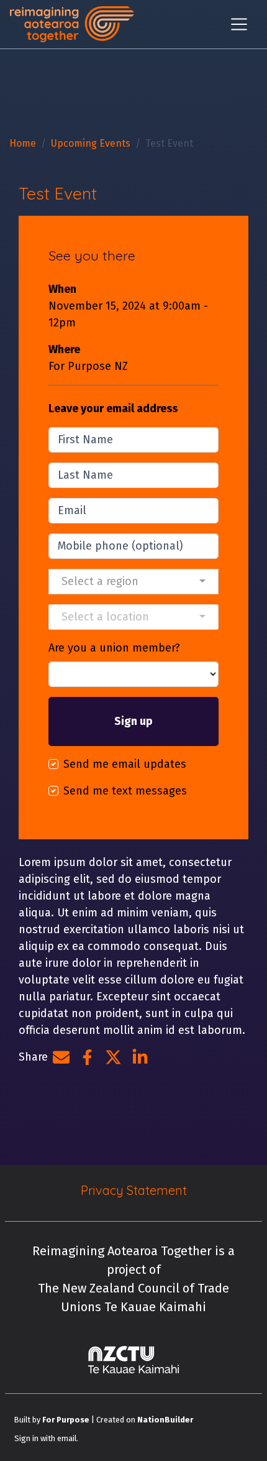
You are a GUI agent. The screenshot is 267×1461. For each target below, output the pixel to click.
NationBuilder (165, 1419)
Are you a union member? (114, 648)
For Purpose (65, 1419)
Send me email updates (124, 764)
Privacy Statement (134, 1190)
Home (22, 143)
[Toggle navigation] (239, 24)
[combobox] (133, 581)
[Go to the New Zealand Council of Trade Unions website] (133, 1359)
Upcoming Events (90, 143)
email (66, 1438)
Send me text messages (125, 791)
